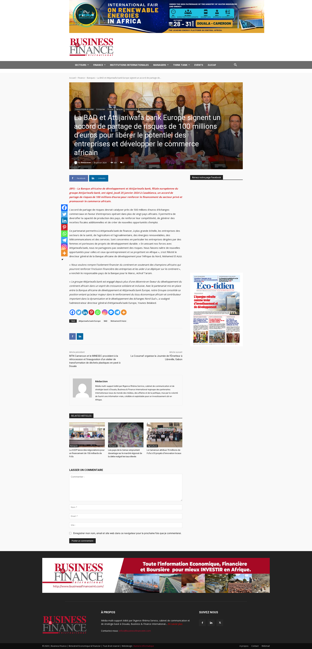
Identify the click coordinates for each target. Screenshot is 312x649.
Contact (255, 646)
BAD (105, 321)
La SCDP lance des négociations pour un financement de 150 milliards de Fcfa (86, 453)
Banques (91, 77)
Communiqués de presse (84, 109)
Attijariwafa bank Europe (90, 321)
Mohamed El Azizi (118, 321)
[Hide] (62, 259)
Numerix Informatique (144, 646)
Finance (81, 77)
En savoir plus (175, 623)
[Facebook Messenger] (111, 312)
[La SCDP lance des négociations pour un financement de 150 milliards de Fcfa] (87, 434)
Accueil (72, 77)
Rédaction (86, 162)
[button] (235, 65)
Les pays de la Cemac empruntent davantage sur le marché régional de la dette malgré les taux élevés (125, 453)
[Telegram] (117, 312)
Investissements (131, 109)
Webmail (266, 646)
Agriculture (152, 446)
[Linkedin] (85, 312)
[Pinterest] (91, 312)
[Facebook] (72, 312)
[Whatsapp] (98, 312)
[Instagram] (105, 312)
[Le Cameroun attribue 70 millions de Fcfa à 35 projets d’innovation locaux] (164, 434)
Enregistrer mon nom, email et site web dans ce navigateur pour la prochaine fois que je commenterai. (127, 533)
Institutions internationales (150, 109)
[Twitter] (79, 312)
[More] (124, 312)
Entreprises (100, 109)
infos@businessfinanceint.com (135, 630)
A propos (244, 646)
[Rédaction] (76, 162)
